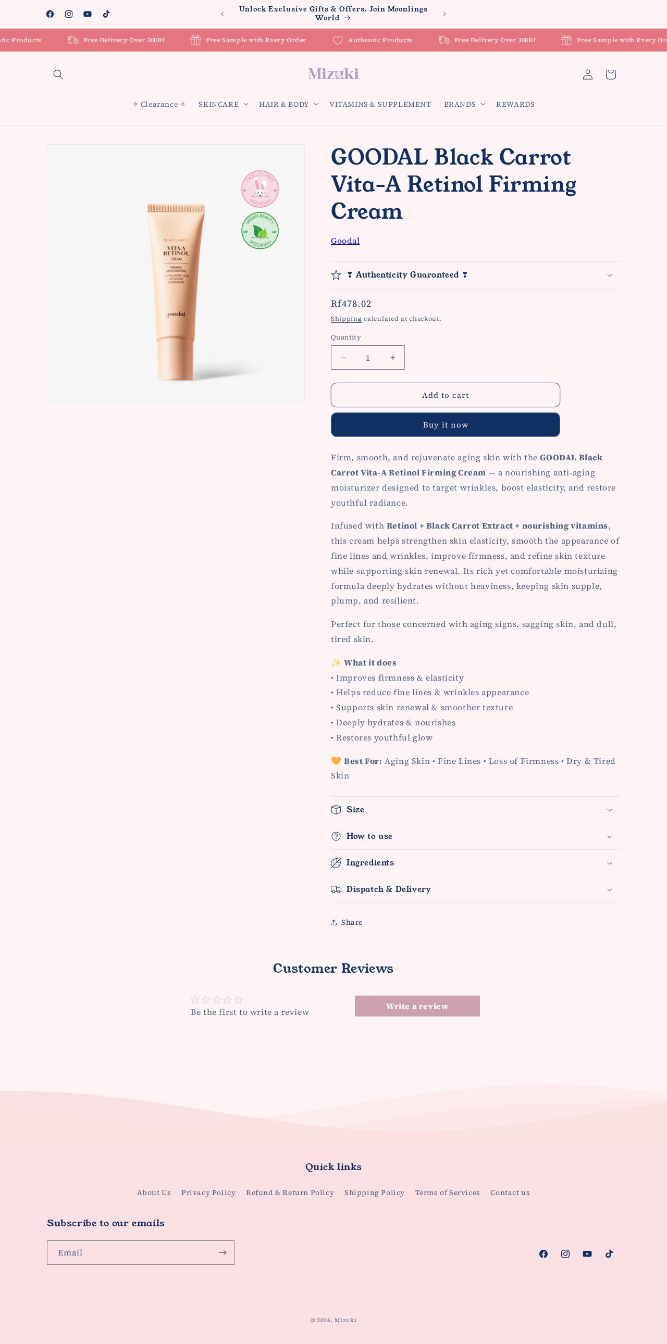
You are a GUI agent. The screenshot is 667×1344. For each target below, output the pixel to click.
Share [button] (352, 922)
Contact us (510, 1192)
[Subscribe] (222, 1252)
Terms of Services (447, 1192)
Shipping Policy (374, 1192)
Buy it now (445, 424)
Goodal (345, 240)
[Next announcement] (444, 14)
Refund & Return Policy (290, 1192)
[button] (58, 74)
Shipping (346, 319)
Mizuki (345, 1320)
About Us (154, 1192)
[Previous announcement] (222, 14)
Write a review (417, 1006)
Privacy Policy (208, 1192)
